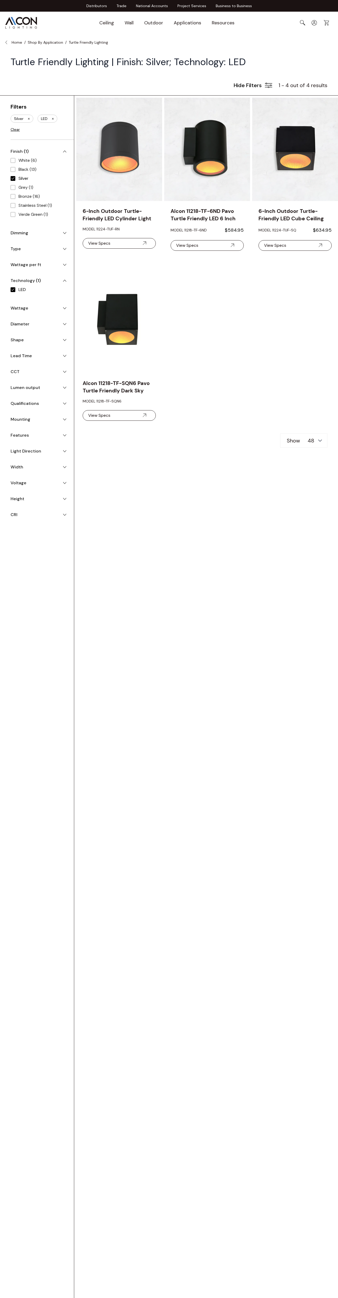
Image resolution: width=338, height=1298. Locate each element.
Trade (121, 5)
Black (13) (27, 169)
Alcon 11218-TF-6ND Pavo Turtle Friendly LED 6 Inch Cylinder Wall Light (203, 215)
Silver (22, 118)
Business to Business (234, 5)
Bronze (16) (29, 196)
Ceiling (106, 23)
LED (47, 118)
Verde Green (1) (33, 214)
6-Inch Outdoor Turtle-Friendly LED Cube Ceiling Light (291, 215)
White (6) (27, 160)
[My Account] (314, 23)
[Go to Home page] (21, 23)
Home (17, 42)
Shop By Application (45, 42)
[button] (253, 85)
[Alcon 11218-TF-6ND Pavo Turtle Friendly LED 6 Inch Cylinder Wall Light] (207, 149)
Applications (187, 23)
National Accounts (152, 5)
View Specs (99, 243)
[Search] (302, 23)
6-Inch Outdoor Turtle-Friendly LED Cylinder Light (117, 215)
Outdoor (153, 23)
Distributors (96, 5)
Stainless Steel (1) (35, 205)
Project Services (191, 5)
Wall (129, 23)
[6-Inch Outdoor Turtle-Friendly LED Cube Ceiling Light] (295, 149)
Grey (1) (25, 187)
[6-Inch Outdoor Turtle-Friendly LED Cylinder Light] (119, 149)
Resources (223, 23)
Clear (15, 129)
